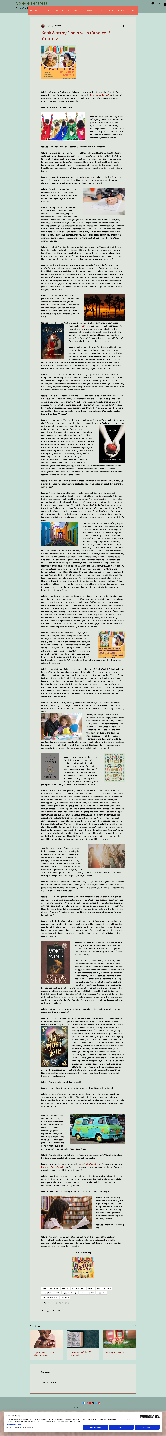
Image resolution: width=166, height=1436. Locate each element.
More (120, 10)
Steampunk (65, 1297)
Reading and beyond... (116, 1352)
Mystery (91, 1288)
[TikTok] (93, 1403)
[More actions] (123, 26)
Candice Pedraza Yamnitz (51, 1293)
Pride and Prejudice (104, 1288)
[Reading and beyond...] (119, 1339)
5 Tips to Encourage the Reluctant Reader (43, 1353)
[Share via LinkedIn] (53, 1310)
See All (134, 1326)
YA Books (65, 1288)
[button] (133, 10)
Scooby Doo (102, 1293)
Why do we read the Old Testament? (80, 1353)
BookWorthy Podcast (62, 1303)
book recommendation (50, 1288)
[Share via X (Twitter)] (48, 1310)
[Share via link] (59, 1310)
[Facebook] (84, 1403)
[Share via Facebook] (42, 1310)
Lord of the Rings (78, 1288)
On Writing (77, 10)
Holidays (65, 10)
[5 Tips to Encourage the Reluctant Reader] (46, 1339)
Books (55, 10)
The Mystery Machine (50, 1297)
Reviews (89, 10)
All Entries (33, 10)
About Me (45, 10)
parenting (109, 10)
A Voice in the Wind (87, 1293)
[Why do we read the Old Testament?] (83, 1339)
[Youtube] (90, 1403)
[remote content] (105, 59)
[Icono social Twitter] (96, 1403)
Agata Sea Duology (69, 1293)
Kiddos (99, 10)
